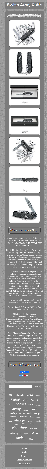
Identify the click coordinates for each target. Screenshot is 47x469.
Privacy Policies (24, 460)
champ (32, 417)
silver (25, 399)
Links (24, 452)
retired (22, 413)
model (38, 405)
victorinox (19, 427)
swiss (20, 437)
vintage (19, 420)
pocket (21, 404)
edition (35, 433)
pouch (16, 424)
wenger (16, 433)
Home (24, 448)
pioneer (37, 395)
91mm (25, 410)
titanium (23, 416)
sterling (13, 413)
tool (11, 394)
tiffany (26, 434)
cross (10, 421)
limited (15, 399)
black (11, 405)
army (16, 409)
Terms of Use (24, 463)
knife (34, 399)
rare (34, 409)
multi (31, 404)
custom (29, 421)
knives (33, 428)
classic (20, 395)
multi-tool (23, 424)
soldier (30, 439)
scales (38, 417)
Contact (24, 456)
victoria (38, 421)
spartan (13, 417)
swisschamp (33, 413)
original (31, 424)
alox (30, 394)
